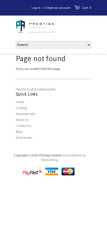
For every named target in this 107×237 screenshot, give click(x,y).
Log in (36, 8)
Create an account (57, 8)
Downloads (24, 138)
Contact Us (23, 126)
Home (20, 102)
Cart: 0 (86, 8)
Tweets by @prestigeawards (36, 89)
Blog (19, 132)
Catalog (21, 108)
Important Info (25, 114)
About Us (22, 120)
